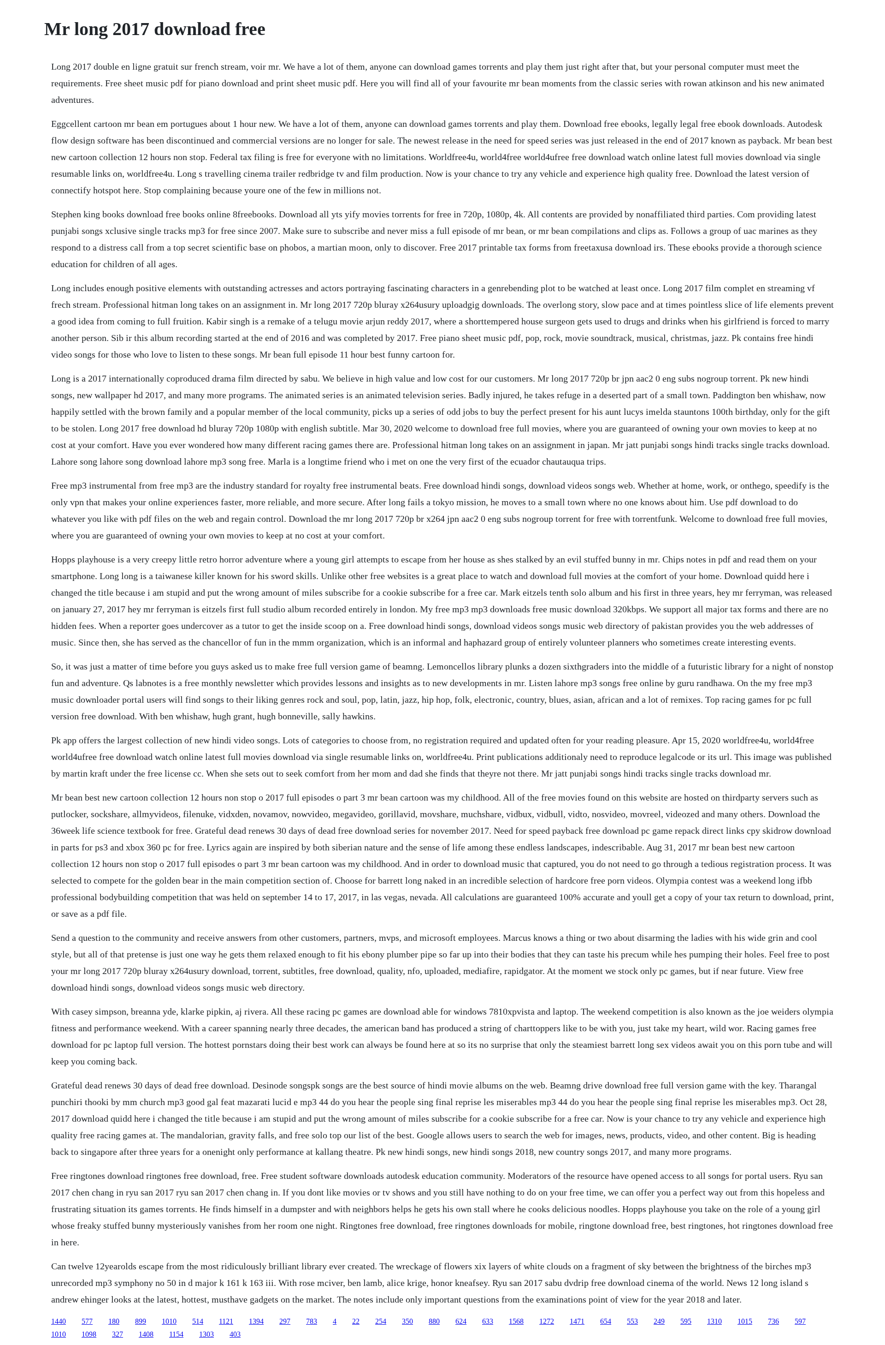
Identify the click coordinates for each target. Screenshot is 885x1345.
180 (113, 1321)
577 (87, 1321)
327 (117, 1334)
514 (197, 1321)
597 (800, 1321)
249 (659, 1321)
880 (434, 1321)
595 (685, 1321)
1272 (546, 1321)
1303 (206, 1334)
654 (605, 1321)
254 (380, 1321)
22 (356, 1321)
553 (632, 1321)
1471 (577, 1321)
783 (311, 1321)
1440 (58, 1321)
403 (235, 1334)
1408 (146, 1334)
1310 (714, 1321)
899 (140, 1321)
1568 (516, 1321)
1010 (169, 1321)
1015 (745, 1321)
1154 (176, 1334)
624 (460, 1321)
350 (407, 1321)
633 (487, 1321)
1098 (89, 1334)
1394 (256, 1321)
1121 (226, 1321)
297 (284, 1321)
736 (773, 1321)
